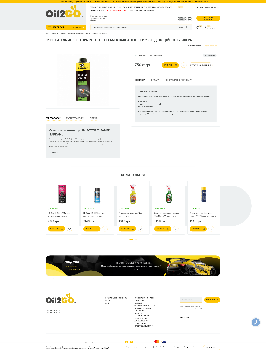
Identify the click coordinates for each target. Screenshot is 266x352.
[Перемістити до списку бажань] (184, 65)
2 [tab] (136, 239)
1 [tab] (131, 239)
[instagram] (126, 342)
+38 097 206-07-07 (185, 18)
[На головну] (64, 11)
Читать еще (53, 152)
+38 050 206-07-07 (185, 20)
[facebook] (131, 342)
